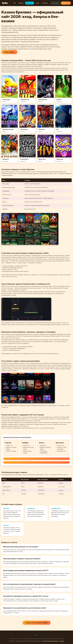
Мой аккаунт (55, 3)
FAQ (14, 3)
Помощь (20, 3)
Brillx (5, 3)
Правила (62, 641)
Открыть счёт (66, 3)
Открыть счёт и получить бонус (36, 623)
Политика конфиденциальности (51, 641)
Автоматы (45, 3)
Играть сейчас (9, 52)
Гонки (37, 3)
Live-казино (29, 3)
